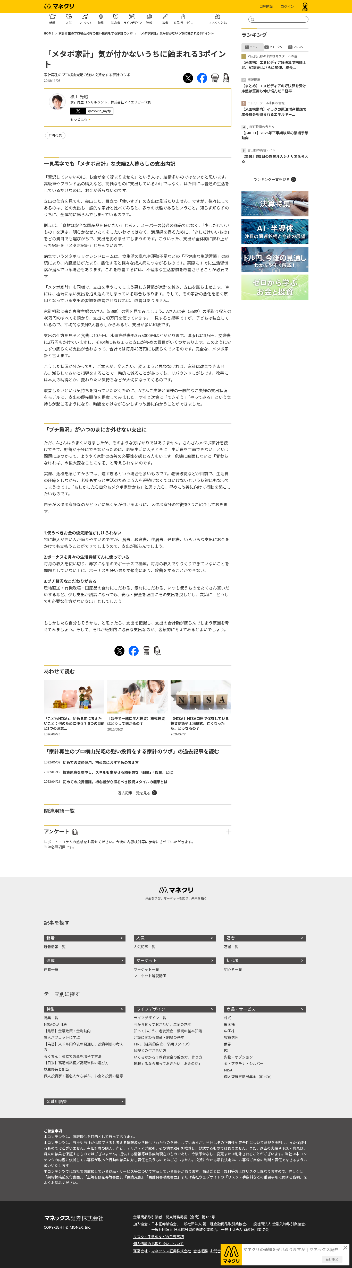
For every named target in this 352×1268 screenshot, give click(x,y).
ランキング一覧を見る (272, 179)
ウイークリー (277, 47)
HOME (48, 33)
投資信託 (231, 1037)
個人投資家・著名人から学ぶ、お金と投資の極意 (83, 1075)
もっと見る (79, 119)
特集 (50, 1009)
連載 (50, 960)
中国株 (229, 1030)
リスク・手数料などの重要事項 (158, 1236)
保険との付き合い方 (150, 1050)
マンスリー (299, 47)
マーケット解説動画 (150, 975)
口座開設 (266, 6)
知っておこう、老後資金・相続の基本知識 (168, 1030)
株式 (227, 1017)
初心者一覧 (233, 969)
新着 (50, 938)
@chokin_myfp (99, 111)
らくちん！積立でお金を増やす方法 (73, 1056)
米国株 (229, 1024)
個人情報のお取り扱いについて (158, 1243)
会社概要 (200, 1250)
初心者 (56, 135)
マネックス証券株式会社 (171, 1250)
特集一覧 (51, 1017)
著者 (231, 938)
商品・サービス (241, 1009)
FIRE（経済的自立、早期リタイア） (163, 1044)
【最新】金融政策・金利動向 (67, 1030)
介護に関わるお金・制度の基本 (159, 1037)
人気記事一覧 (144, 946)
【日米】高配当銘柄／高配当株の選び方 (76, 1062)
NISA (228, 1070)
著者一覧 (231, 946)
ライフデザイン (150, 1009)
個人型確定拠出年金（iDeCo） (249, 1076)
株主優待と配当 (56, 1069)
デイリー (255, 47)
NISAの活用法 (55, 1024)
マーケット (146, 960)
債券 (227, 1044)
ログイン (287, 6)
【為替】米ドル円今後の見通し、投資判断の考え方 (83, 1047)
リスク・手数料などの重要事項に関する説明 (264, 1177)
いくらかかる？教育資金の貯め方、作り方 (168, 1057)
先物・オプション (238, 1057)
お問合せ (217, 1250)
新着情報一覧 (54, 946)
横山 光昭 (79, 97)
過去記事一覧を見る (134, 792)
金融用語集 (56, 1101)
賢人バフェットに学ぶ (62, 1037)
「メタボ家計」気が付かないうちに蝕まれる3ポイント (176, 33)
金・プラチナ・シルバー (244, 1063)
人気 (140, 938)
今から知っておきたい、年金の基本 (162, 1024)
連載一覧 (51, 969)
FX (226, 1050)
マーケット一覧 (146, 969)
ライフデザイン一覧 (150, 1017)
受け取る (332, 1259)
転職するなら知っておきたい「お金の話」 (168, 1063)
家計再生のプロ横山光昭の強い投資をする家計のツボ (95, 33)
